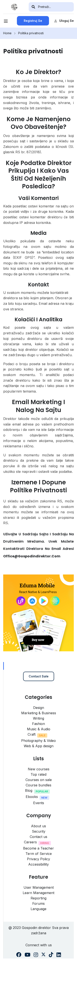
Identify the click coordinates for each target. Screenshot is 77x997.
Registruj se (33, 20)
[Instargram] (36, 954)
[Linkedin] (58, 954)
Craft (32, 734)
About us (38, 826)
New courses (38, 769)
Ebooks (32, 797)
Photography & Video (38, 740)
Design (38, 707)
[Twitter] (43, 954)
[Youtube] (27, 954)
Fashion (38, 724)
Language (38, 909)
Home (7, 33)
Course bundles (38, 785)
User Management (39, 887)
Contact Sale (39, 676)
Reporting (38, 898)
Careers (30, 842)
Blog (28, 790)
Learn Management (38, 893)
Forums (38, 903)
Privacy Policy (38, 859)
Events (38, 803)
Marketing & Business (38, 713)
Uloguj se (66, 20)
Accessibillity (38, 864)
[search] (33, 7)
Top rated (38, 774)
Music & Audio (38, 729)
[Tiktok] (51, 954)
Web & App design (38, 746)
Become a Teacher (38, 848)
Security (38, 831)
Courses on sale (38, 780)
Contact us (38, 837)
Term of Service (38, 853)
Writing (38, 718)
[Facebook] (18, 954)
